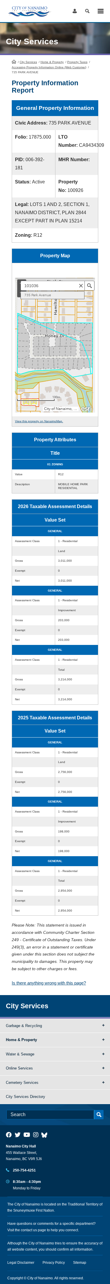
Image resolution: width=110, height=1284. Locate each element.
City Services (28, 62)
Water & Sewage (20, 1054)
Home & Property (52, 62)
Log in (74, 11)
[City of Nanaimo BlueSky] (45, 1135)
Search (87, 11)
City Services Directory (25, 1096)
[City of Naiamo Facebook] (9, 1135)
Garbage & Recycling (24, 1026)
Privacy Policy (54, 1263)
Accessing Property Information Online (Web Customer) (49, 67)
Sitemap (79, 1263)
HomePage (14, 61)
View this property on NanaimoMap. (39, 421)
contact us (29, 1230)
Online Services (19, 1068)
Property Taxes (77, 62)
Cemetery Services (22, 1082)
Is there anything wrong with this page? (49, 982)
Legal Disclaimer (20, 1263)
